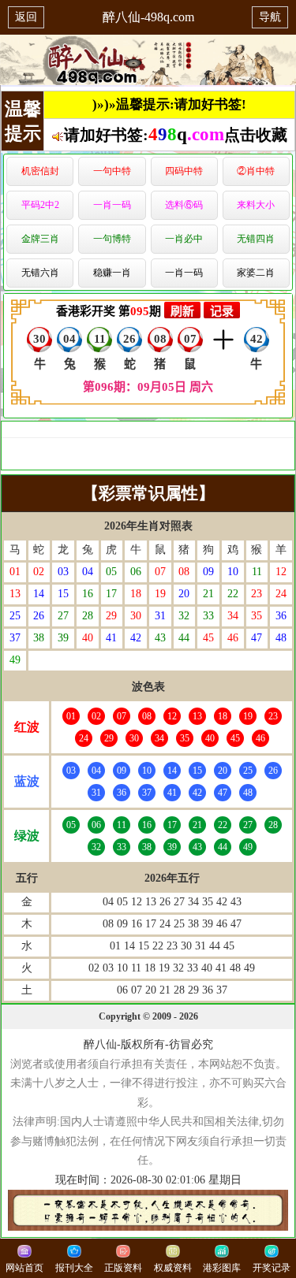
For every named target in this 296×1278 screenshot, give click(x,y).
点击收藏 (255, 134)
